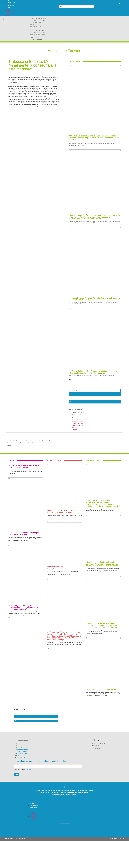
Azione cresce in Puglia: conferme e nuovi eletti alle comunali (23, 466)
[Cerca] (60, 9)
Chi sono (10, 0)
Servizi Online (11, 5)
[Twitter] (103, 8)
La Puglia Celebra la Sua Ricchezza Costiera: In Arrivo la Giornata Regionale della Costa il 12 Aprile (93, 372)
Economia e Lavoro (37, 22)
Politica (33, 25)
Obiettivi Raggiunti (12, 2)
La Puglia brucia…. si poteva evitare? (102, 689)
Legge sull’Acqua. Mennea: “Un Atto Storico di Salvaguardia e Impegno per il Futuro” (94, 299)
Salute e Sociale (36, 27)
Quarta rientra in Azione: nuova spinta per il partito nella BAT (24, 533)
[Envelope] (110, 8)
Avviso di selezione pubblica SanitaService (59, 568)
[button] (76, 29)
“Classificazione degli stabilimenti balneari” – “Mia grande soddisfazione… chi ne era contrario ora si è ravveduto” (103, 564)
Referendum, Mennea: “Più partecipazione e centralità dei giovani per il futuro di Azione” (24, 607)
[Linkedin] (106, 8)
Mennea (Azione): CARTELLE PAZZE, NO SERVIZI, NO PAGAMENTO (63, 512)
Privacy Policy (28, 769)
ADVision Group (22, 838)
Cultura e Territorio (38, 20)
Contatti (9, 7)
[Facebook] (100, 8)
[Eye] (113, 8)
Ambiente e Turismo (38, 18)
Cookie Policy (121, 838)
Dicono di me (11, 4)
